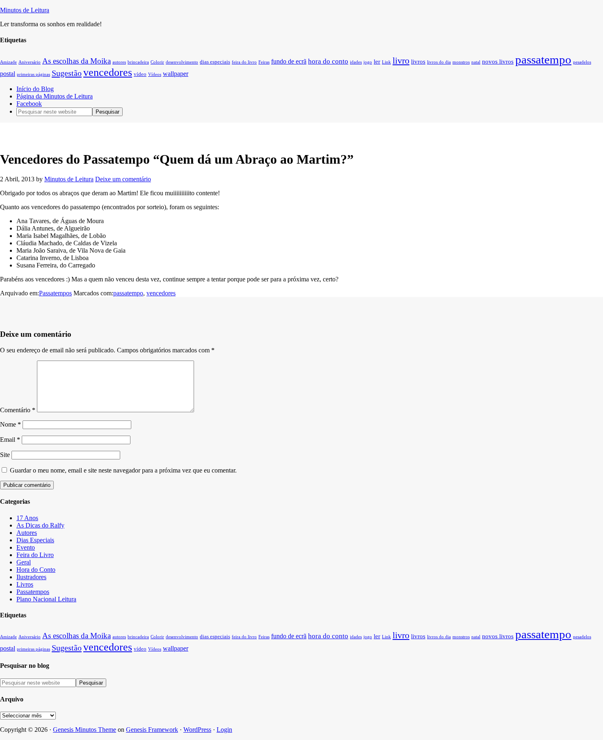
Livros (24, 584)
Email (10, 439)
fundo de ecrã (288, 61)
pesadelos (582, 62)
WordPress (197, 729)
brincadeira (138, 62)
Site (5, 454)
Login (224, 729)
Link (386, 62)
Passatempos (55, 293)
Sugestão (67, 73)
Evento (25, 547)
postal (7, 73)
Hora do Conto (35, 569)
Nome (10, 424)
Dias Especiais (35, 540)
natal (475, 62)
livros (418, 61)
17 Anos (27, 517)
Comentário (17, 410)
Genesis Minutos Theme (84, 729)
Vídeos (154, 74)
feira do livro (244, 62)
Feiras (264, 62)
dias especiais (215, 62)
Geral (23, 562)
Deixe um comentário (123, 179)
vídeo (140, 74)
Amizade (8, 62)
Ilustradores (31, 576)
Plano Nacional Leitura (46, 599)
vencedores (107, 72)
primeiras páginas (33, 74)
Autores (26, 532)
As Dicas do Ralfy (40, 525)
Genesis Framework (152, 729)
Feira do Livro (35, 554)
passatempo (543, 59)
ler (377, 61)
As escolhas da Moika (76, 61)
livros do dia (439, 62)
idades (356, 62)
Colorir (157, 62)
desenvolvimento (182, 62)
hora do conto (328, 61)
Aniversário (29, 62)
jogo (367, 62)
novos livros (498, 61)
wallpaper (175, 73)
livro (401, 60)
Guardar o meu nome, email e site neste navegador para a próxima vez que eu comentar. (123, 470)
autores (119, 62)
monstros (461, 62)
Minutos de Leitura (24, 10)
